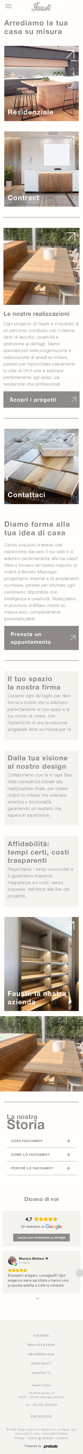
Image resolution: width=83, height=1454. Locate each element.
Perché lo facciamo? (32, 1168)
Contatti (41, 1373)
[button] (3, 1272)
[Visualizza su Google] (12, 1260)
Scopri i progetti (33, 400)
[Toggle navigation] (8, 6)
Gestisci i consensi (55, 1438)
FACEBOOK (41, 1416)
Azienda (41, 1336)
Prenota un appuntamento (31, 638)
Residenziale (41, 1354)
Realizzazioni (41, 1345)
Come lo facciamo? (30, 1154)
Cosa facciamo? (27, 1141)
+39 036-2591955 (44, 1405)
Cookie (32, 1438)
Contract (41, 1364)
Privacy (19, 1438)
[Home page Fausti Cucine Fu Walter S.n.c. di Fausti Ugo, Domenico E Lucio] (41, 7)
